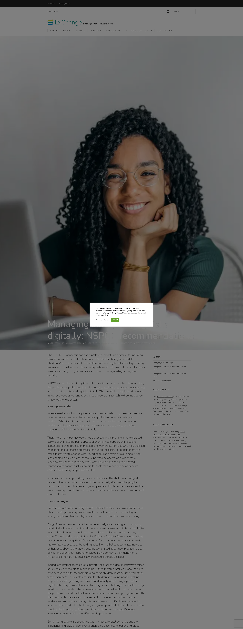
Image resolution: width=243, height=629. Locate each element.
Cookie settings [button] (102, 320)
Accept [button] (115, 320)
